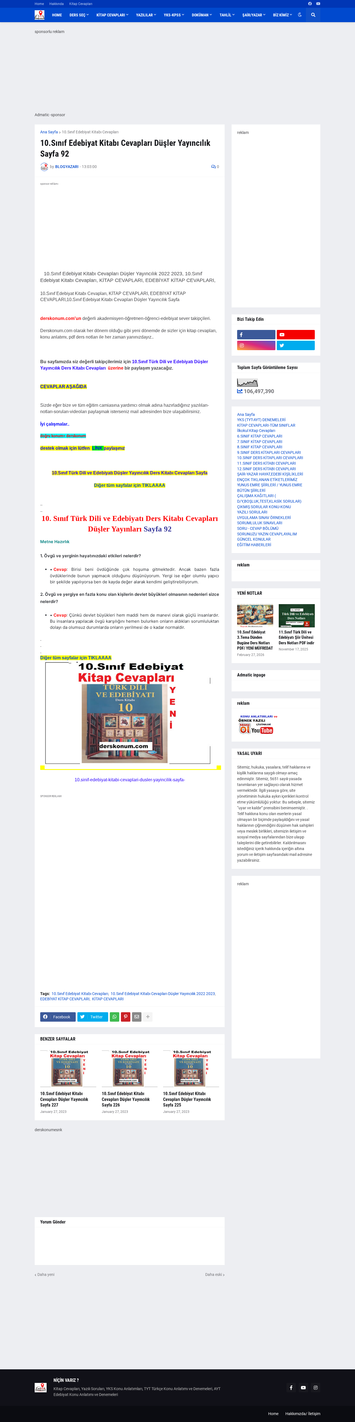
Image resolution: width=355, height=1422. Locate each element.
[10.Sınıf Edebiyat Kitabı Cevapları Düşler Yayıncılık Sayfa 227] (68, 1069)
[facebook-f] (256, 334)
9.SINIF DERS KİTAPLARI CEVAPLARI (269, 452)
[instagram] (256, 345)
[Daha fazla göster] (148, 1017)
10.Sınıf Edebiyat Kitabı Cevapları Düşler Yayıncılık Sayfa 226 (126, 1099)
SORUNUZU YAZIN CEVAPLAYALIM (267, 534)
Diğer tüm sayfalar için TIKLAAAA (129, 485)
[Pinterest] (125, 1017)
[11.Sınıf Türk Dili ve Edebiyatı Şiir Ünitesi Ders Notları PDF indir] (297, 615)
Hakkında (56, 4)
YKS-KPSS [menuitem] (172, 15)
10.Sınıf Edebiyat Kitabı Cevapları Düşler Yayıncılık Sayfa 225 (187, 1099)
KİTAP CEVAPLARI (108, 999)
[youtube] (318, 4)
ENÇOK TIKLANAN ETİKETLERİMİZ (267, 479)
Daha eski (213, 1274)
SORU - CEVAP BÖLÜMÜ (257, 528)
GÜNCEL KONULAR (254, 539)
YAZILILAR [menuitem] (144, 15)
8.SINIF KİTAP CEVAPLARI (259, 447)
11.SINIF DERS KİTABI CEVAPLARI (266, 463)
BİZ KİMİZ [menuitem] (281, 15)
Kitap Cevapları (80, 4)
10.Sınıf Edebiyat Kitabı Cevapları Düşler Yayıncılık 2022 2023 (163, 994)
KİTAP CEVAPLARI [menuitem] (111, 15)
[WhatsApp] (114, 1017)
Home (39, 4)
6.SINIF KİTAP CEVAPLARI (259, 436)
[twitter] (296, 345)
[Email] (136, 1017)
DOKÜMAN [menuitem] (200, 15)
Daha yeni (45, 1274)
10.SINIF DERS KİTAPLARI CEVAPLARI (270, 458)
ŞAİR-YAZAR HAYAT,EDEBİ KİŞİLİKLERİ (270, 474)
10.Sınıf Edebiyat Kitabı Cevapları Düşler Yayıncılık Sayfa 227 (64, 1099)
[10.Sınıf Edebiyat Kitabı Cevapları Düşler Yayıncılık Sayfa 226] (130, 1069)
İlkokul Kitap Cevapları (256, 430)
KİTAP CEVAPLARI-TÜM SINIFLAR (266, 425)
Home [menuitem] (57, 15)
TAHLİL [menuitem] (225, 15)
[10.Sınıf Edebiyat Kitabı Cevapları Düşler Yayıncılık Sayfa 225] (191, 1069)
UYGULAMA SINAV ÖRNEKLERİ (264, 517)
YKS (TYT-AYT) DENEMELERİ (261, 420)
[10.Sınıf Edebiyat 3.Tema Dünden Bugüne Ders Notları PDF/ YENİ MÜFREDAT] (255, 615)
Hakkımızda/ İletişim (302, 1413)
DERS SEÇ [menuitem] (77, 15)
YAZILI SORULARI (252, 512)
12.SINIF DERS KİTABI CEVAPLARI (266, 469)
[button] (300, 15)
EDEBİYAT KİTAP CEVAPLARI (65, 999)
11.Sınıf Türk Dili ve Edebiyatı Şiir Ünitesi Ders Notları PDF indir (296, 637)
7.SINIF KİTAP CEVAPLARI (259, 441)
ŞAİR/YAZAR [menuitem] (252, 15)
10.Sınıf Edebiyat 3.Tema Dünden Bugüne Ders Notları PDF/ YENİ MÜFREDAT (255, 640)
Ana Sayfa (49, 132)
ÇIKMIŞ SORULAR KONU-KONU (264, 507)
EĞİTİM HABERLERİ (254, 545)
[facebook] (310, 4)
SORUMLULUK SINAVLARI (259, 523)
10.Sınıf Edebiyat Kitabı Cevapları (90, 132)
